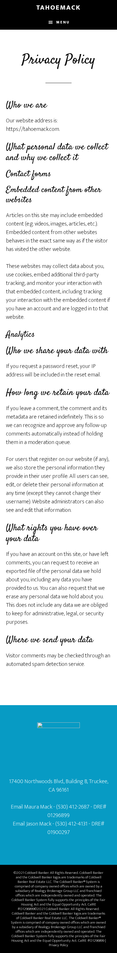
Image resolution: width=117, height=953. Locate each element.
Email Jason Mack (32, 824)
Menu (63, 22)
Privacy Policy (58, 945)
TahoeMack (58, 7)
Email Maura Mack (31, 807)
